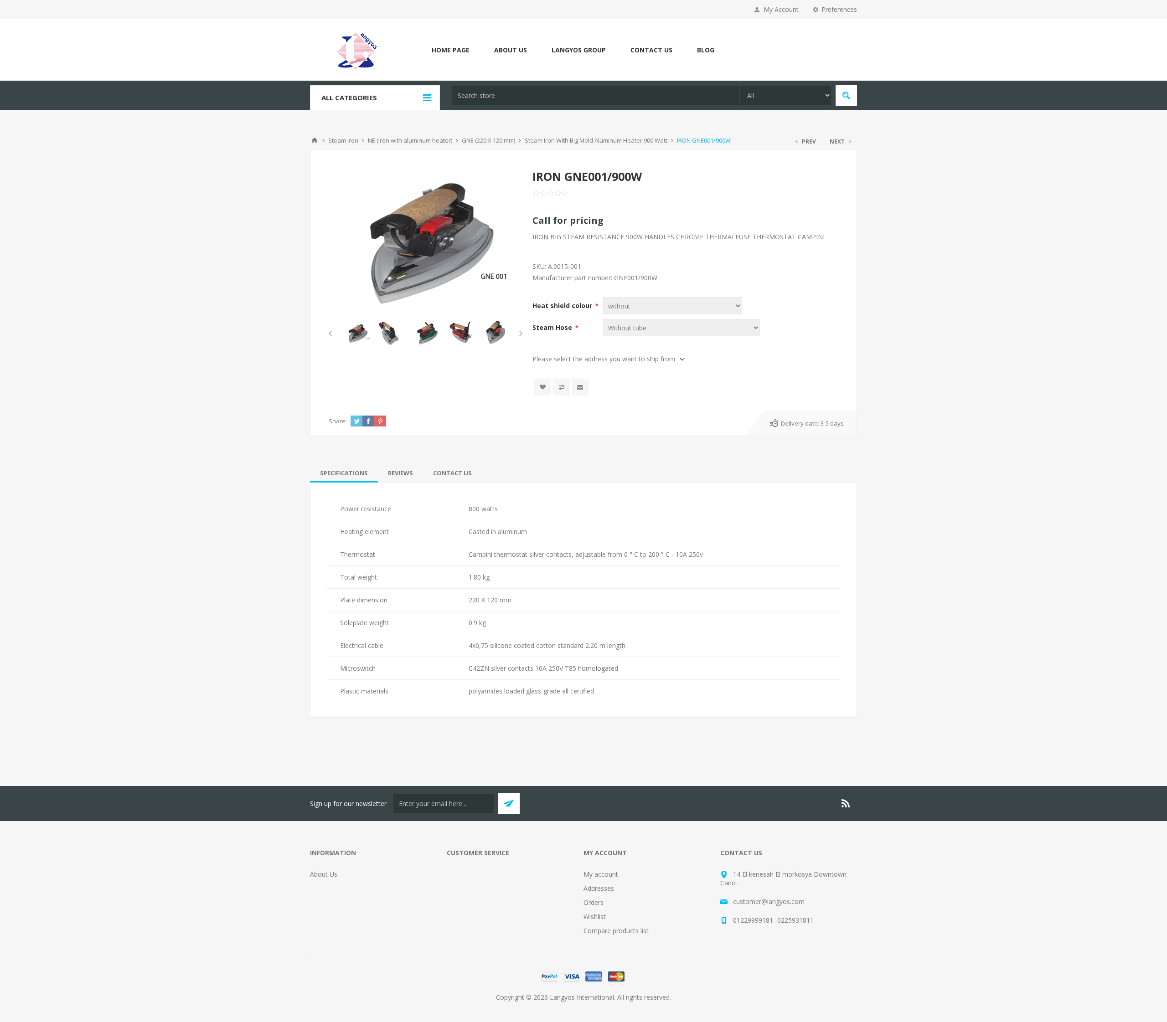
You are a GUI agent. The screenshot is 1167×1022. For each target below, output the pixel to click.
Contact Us (651, 50)
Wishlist (595, 916)
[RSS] (846, 803)
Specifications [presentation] (344, 473)
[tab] (344, 473)
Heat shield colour (563, 305)
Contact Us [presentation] (452, 473)
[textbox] (595, 95)
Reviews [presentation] (400, 473)
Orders (594, 902)
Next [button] (519, 334)
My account (601, 874)
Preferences (839, 9)
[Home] (314, 140)
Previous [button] (332, 334)
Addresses (599, 888)
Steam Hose (553, 327)
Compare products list (616, 930)
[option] (357, 333)
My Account (781, 9)
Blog (705, 50)
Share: (338, 421)
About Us (510, 50)
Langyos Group (579, 50)
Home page (451, 50)
